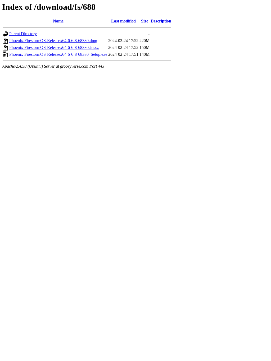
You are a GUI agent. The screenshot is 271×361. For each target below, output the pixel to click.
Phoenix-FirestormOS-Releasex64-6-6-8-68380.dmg (53, 40)
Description (161, 21)
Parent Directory (23, 33)
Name (58, 21)
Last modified (123, 21)
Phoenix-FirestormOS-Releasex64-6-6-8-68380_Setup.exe (58, 54)
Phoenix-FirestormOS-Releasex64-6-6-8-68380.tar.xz (54, 47)
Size (144, 21)
